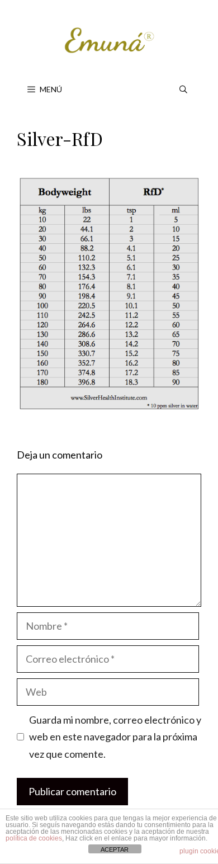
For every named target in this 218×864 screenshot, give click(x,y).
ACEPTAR (115, 849)
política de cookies (34, 838)
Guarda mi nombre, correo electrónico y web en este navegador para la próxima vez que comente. (115, 737)
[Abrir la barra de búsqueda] (183, 89)
